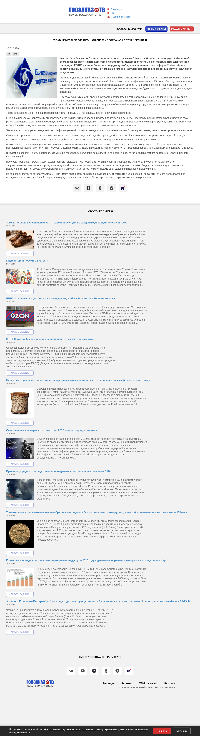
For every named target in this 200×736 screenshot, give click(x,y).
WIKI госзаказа (148, 683)
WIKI (140, 29)
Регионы (126, 683)
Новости (121, 29)
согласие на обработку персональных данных (103, 729)
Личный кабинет (156, 29)
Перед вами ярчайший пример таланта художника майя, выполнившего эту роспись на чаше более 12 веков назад (78, 380)
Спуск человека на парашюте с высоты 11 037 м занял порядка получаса (52, 430)
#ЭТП (15, 54)
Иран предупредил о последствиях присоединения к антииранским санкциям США (58, 471)
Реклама (169, 683)
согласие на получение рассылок (65, 729)
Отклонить (181, 731)
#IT (9, 54)
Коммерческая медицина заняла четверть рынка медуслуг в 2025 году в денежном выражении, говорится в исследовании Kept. (86, 560)
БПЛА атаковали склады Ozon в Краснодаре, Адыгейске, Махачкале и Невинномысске (60, 298)
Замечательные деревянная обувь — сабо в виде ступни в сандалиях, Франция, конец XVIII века (66, 222)
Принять (162, 731)
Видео (132, 29)
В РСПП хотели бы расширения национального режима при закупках (49, 339)
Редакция (109, 683)
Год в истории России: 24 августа (27, 260)
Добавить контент (181, 29)
